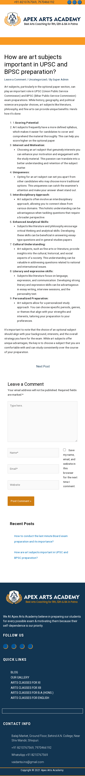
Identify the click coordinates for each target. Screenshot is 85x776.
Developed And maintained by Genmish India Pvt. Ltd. (42, 772)
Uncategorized (38, 79)
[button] (73, 41)
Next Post (43, 366)
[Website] (33, 485)
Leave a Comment (15, 79)
